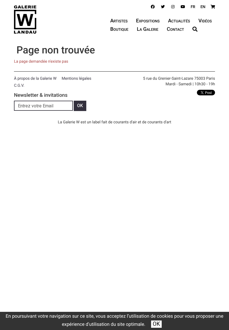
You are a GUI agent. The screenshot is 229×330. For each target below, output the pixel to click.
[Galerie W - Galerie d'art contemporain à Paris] (25, 19)
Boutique (119, 29)
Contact (175, 29)
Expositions (148, 21)
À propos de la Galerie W (35, 78)
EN (203, 7)
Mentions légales (76, 78)
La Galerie (147, 29)
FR (193, 7)
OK (156, 323)
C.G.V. (19, 85)
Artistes (119, 21)
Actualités (179, 21)
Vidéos (205, 21)
